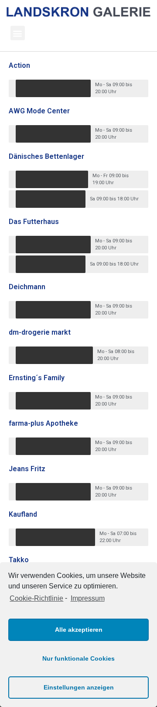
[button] (17, 33)
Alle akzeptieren (78, 629)
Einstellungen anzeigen (79, 687)
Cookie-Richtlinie (36, 598)
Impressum (87, 598)
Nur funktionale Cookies (78, 658)
